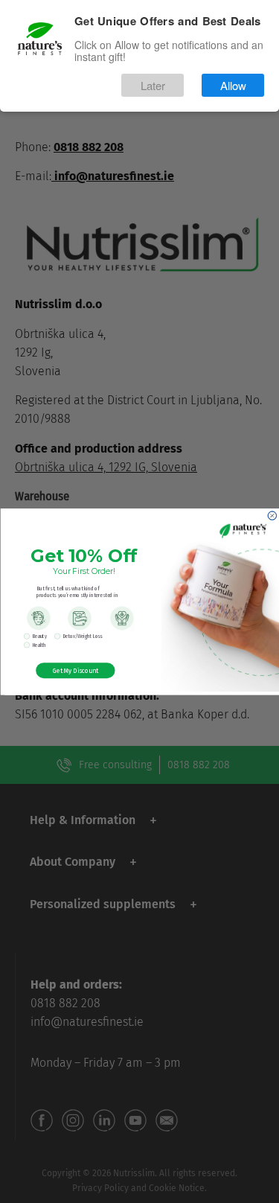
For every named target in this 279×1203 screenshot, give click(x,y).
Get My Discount (75, 670)
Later (153, 85)
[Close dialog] (272, 515)
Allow (233, 85)
